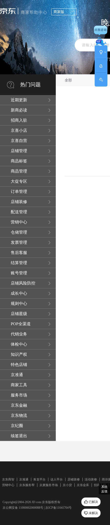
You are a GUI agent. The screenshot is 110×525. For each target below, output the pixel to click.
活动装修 (91, 479)
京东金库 (83, 485)
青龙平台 (39, 479)
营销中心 (8, 485)
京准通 (23, 479)
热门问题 (30, 84)
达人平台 (56, 479)
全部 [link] (68, 80)
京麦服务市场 (48, 485)
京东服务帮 (27, 485)
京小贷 (67, 485)
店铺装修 (74, 479)
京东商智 (8, 479)
